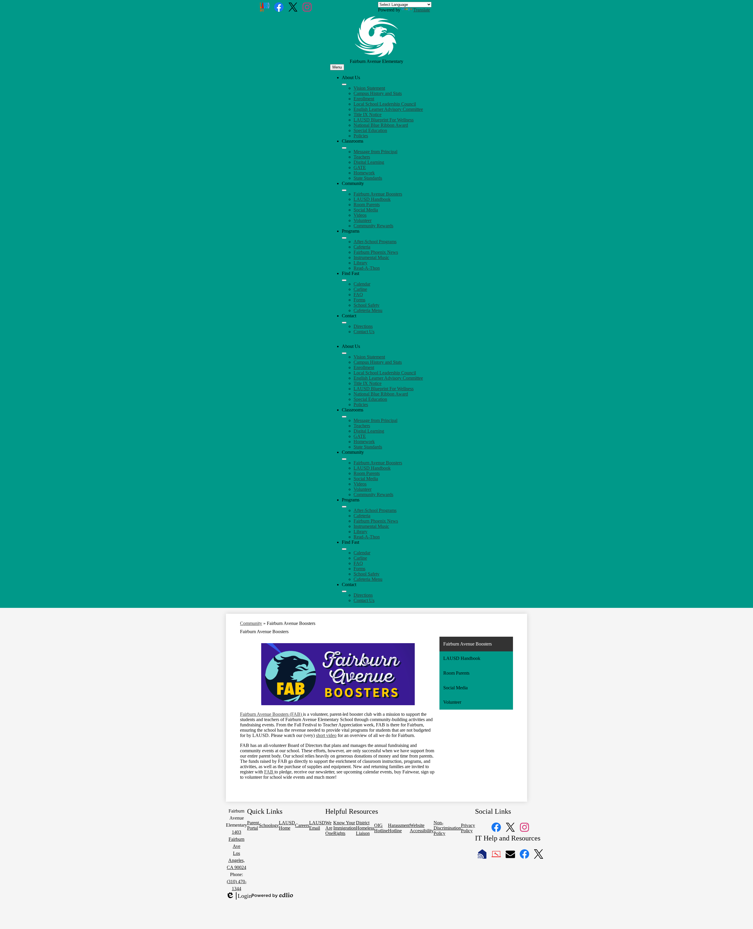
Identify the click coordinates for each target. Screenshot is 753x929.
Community (251, 623)
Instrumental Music (371, 257)
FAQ (358, 294)
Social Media (366, 209)
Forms (359, 299)
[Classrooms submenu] (344, 148)
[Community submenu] (344, 190)
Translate (421, 9)
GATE (360, 167)
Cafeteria (362, 246)
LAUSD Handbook (372, 199)
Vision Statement (369, 88)
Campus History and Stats (378, 93)
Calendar (362, 283)
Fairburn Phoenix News (376, 252)
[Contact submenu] (344, 322)
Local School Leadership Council (385, 103)
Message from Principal (375, 151)
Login (239, 896)
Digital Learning (369, 162)
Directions (363, 326)
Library (360, 262)
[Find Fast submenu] (344, 280)
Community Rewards (373, 225)
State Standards (368, 178)
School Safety (366, 305)
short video (326, 735)
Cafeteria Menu (368, 310)
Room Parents (367, 204)
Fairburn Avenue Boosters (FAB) (271, 714)
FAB (269, 771)
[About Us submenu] (344, 84)
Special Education (370, 130)
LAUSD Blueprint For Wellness (384, 119)
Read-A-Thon (367, 268)
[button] (344, 353)
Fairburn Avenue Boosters (378, 193)
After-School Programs (375, 241)
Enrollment (364, 98)
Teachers (362, 156)
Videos (360, 215)
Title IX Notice (368, 114)
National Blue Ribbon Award (381, 125)
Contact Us (364, 331)
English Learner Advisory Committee (388, 109)
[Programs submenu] (344, 238)
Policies (361, 135)
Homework (364, 172)
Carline (360, 289)
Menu (337, 67)
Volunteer (362, 220)
